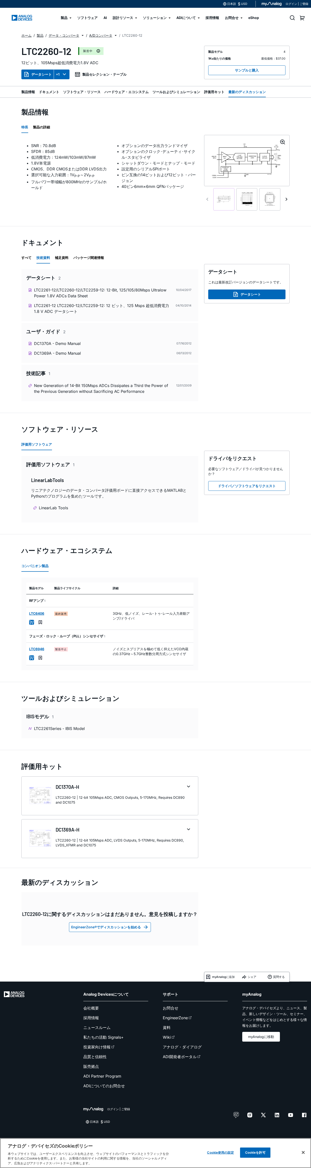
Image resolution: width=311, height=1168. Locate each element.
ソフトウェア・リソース (82, 92)
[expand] (188, 786)
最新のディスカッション (247, 92)
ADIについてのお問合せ (104, 1085)
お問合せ (170, 1008)
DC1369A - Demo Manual (57, 353)
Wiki (167, 1037)
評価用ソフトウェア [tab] (36, 444)
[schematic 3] (269, 199)
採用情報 (91, 1017)
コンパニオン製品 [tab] (35, 566)
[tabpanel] (109, 166)
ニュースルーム (97, 1027)
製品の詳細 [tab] (41, 127)
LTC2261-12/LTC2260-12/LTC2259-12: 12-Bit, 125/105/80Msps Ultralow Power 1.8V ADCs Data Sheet (100, 293)
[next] (286, 199)
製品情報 (28, 92)
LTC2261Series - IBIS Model (59, 728)
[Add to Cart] (31, 622)
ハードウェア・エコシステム (126, 92)
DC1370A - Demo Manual (57, 343)
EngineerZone (175, 1017)
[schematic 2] (247, 199)
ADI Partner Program (102, 1076)
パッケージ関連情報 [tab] (88, 257)
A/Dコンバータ (100, 35)
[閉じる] (303, 1152)
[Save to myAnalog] (40, 622)
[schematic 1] (223, 199)
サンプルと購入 (247, 70)
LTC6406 (36, 613)
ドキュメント (49, 92)
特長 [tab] (24, 127)
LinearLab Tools (53, 507)
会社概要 (91, 1008)
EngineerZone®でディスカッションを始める (106, 927)
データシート (41, 74)
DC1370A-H (67, 787)
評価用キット (214, 92)
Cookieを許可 (255, 1152)
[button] (82, 35)
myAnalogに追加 (223, 977)
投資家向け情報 (97, 1047)
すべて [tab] (26, 257)
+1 (58, 74)
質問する (279, 977)
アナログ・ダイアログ (182, 1047)
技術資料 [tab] (43, 257)
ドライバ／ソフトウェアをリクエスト (247, 486)
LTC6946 (36, 649)
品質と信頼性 (95, 1056)
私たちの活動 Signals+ (103, 1037)
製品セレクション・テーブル (104, 74)
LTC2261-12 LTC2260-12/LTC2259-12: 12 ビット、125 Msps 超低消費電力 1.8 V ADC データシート (101, 308)
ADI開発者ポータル (180, 1056)
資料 (167, 1027)
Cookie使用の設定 (220, 1152)
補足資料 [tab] (62, 257)
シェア (252, 977)
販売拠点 (91, 1066)
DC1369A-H (67, 830)
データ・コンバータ (64, 35)
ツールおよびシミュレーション (176, 92)
